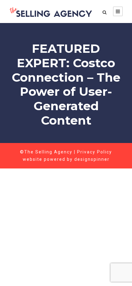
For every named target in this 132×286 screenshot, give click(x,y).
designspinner (92, 159)
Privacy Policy (94, 151)
